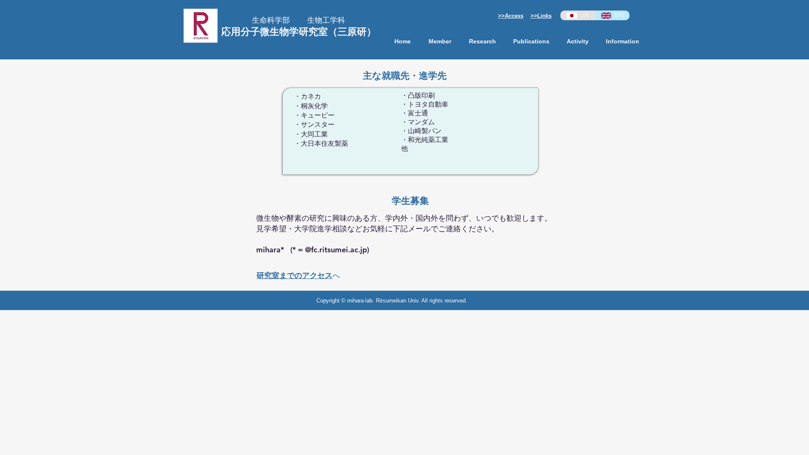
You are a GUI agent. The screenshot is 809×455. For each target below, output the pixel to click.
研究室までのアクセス (294, 275)
